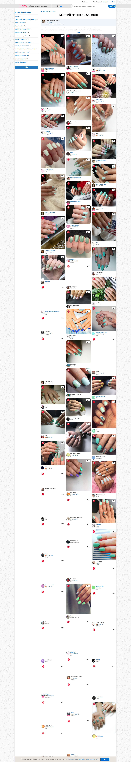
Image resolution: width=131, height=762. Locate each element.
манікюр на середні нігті (22, 52)
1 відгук (72, 92)
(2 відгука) (101, 101)
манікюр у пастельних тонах (23, 42)
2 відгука (98, 587)
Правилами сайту (94, 759)
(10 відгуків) (101, 334)
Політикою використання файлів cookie (79, 759)
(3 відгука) (50, 133)
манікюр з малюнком (21, 32)
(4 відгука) (75, 261)
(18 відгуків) (51, 252)
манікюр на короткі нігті (21, 36)
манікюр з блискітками (21, 55)
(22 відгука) (76, 68)
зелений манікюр (20, 22)
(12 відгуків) (102, 70)
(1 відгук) (101, 135)
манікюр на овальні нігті (22, 45)
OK (105, 759)
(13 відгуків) (51, 696)
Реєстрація (105, 1)
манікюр (17, 16)
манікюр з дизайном (20, 39)
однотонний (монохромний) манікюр (25, 19)
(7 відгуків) (50, 69)
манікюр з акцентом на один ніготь (25, 49)
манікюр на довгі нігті (21, 59)
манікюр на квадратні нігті (22, 29)
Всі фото (26, 67)
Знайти (112, 6)
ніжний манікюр (19, 26)
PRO (68, 69)
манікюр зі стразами (20, 62)
